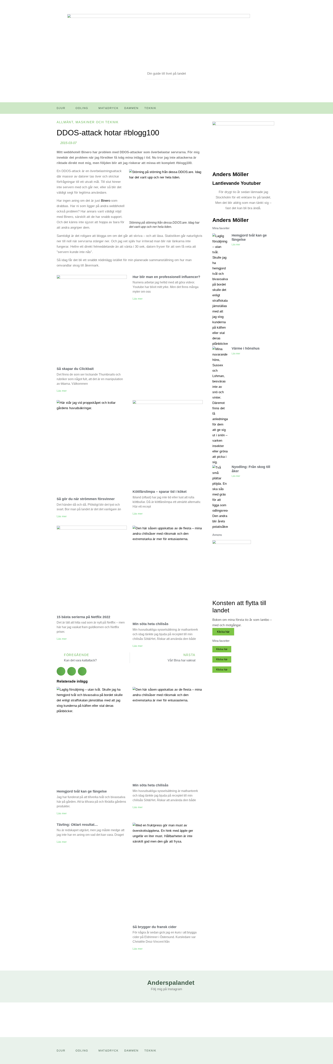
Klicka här (223, 631)
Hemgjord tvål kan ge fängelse (82, 791)
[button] (61, 671)
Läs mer (62, 390)
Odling (82, 108)
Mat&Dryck (108, 108)
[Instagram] (273, 109)
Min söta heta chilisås (150, 624)
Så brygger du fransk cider (155, 927)
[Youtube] (265, 109)
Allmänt (65, 122)
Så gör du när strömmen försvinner (86, 499)
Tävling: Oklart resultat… (77, 825)
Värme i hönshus (246, 348)
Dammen (131, 108)
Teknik (150, 108)
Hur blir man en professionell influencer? (166, 277)
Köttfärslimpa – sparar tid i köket (160, 492)
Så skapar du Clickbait (75, 369)
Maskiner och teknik (97, 122)
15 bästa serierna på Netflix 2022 (83, 617)
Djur (61, 108)
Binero (105, 200)
